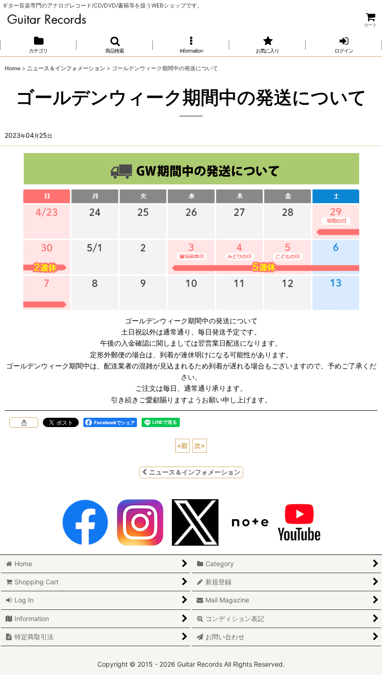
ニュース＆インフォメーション (194, 472)
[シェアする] (23, 422)
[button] (114, 44)
